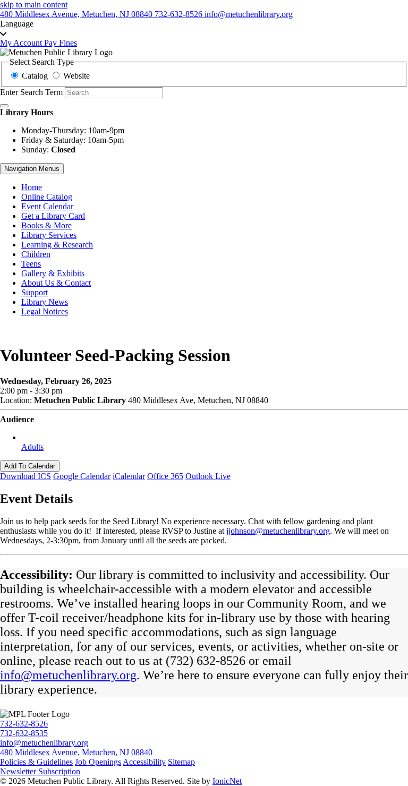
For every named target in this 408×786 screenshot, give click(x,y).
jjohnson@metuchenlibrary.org (278, 530)
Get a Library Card (53, 215)
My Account (22, 42)
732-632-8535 (24, 733)
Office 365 (165, 476)
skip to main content (33, 4)
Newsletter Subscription (40, 771)
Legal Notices (44, 311)
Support (34, 292)
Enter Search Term (31, 92)
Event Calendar (47, 206)
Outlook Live (208, 476)
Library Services (48, 235)
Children (35, 254)
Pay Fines (60, 42)
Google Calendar (81, 476)
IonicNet (227, 780)
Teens (31, 263)
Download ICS (25, 476)
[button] (204, 28)
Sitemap (181, 761)
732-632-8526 (24, 723)
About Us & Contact (56, 282)
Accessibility (144, 761)
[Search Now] (4, 105)
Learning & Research (57, 244)
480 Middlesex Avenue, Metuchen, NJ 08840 (76, 752)
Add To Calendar (29, 466)
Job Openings (98, 761)
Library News (44, 301)
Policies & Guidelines (36, 761)
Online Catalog (46, 196)
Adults (32, 446)
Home (31, 187)
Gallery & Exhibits (52, 273)
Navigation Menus (32, 169)
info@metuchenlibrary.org (68, 675)
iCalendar (129, 476)
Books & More (46, 225)
